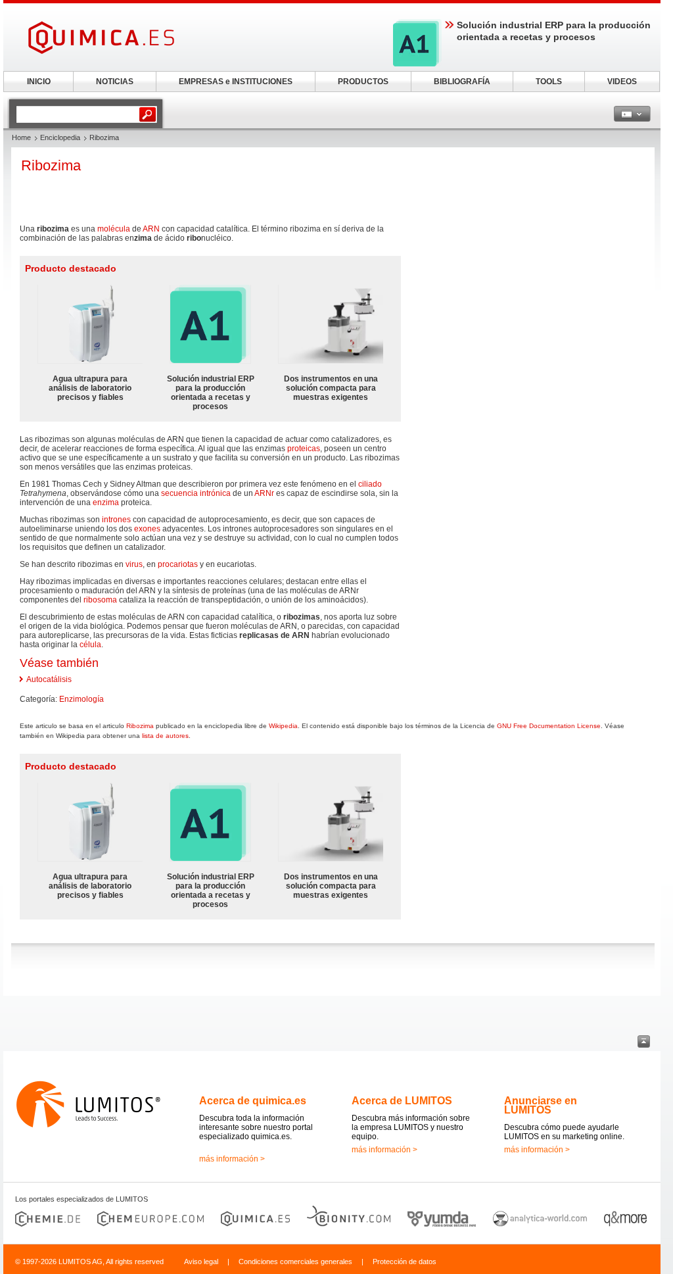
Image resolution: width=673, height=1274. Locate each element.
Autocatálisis (49, 679)
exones (147, 528)
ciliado (370, 484)
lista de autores (165, 735)
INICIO (39, 81)
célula (90, 644)
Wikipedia (283, 725)
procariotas (178, 564)
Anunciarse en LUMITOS (540, 1105)
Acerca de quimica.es (252, 1100)
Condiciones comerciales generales (295, 1261)
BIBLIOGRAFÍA (462, 81)
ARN (151, 228)
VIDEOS (622, 81)
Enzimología (81, 699)
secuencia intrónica (196, 493)
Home (21, 137)
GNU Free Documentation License (549, 725)
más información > (232, 1159)
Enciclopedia (60, 137)
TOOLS (549, 81)
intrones (116, 519)
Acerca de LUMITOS (402, 1100)
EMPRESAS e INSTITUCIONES (235, 81)
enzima (106, 502)
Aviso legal (201, 1261)
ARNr (264, 493)
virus (134, 564)
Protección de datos (404, 1261)
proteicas (303, 448)
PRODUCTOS (363, 81)
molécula (113, 228)
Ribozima (140, 725)
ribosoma (100, 599)
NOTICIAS (114, 81)
